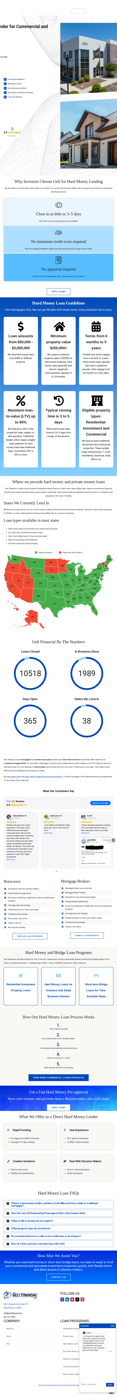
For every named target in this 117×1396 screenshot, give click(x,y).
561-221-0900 (9, 1317)
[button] (3, 840)
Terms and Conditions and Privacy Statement (55, 1385)
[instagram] (82, 1299)
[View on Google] (9, 817)
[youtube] (72, 1299)
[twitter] (77, 1299)
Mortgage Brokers (75, 881)
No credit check (14, 532)
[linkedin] (67, 1299)
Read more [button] (11, 859)
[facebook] (62, 1299)
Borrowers (12, 881)
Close (113, 1326)
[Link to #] (109, 11)
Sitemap (76, 1385)
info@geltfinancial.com (13, 1313)
